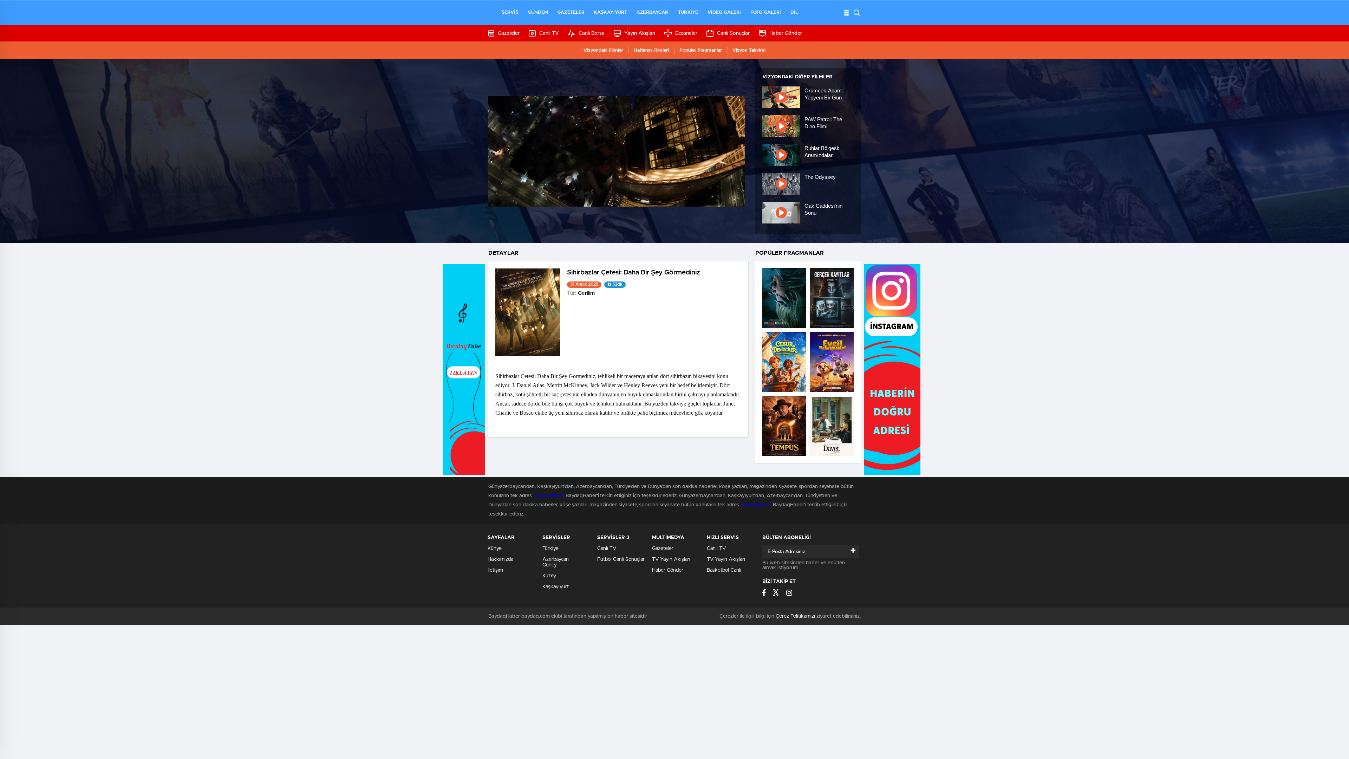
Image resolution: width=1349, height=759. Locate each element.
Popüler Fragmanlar (700, 50)
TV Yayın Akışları (671, 559)
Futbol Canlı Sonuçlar (621, 559)
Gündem (538, 12)
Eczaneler (686, 33)
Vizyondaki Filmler (603, 50)
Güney (549, 565)
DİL (794, 12)
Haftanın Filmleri (651, 50)
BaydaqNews (548, 495)
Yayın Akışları (639, 33)
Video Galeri (724, 12)
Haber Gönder (785, 33)
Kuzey (549, 575)
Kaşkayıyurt (610, 12)
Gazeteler (571, 12)
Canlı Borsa (592, 33)
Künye (495, 548)
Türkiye (688, 12)
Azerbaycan (653, 12)
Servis (510, 12)
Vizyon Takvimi (748, 50)
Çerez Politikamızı (795, 616)
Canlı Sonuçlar (733, 33)
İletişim (495, 570)
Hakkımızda (500, 559)
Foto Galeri (765, 12)
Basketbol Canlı (724, 570)
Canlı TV (549, 33)
